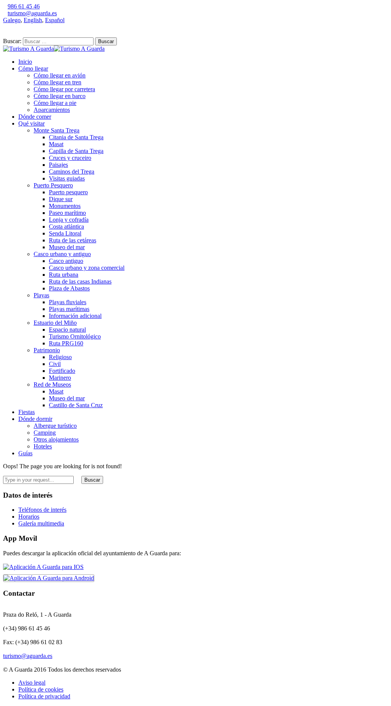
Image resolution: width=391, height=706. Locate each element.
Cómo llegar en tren (57, 82)
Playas (41, 295)
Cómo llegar (33, 68)
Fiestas (26, 412)
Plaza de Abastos (69, 288)
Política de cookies (40, 689)
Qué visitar (31, 123)
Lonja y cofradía (69, 219)
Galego (12, 20)
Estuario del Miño (55, 322)
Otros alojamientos (56, 439)
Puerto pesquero (68, 192)
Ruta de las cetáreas (72, 240)
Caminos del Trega (71, 171)
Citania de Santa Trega (76, 137)
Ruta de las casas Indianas (80, 281)
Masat (56, 144)
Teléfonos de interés (42, 509)
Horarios (28, 516)
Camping (45, 432)
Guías (25, 453)
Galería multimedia (41, 523)
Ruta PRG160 (66, 343)
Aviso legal (31, 682)
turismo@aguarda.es (32, 13)
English (33, 20)
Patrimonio (47, 350)
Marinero (60, 377)
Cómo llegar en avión (60, 75)
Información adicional (75, 316)
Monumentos (65, 206)
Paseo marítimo (67, 213)
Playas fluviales (67, 302)
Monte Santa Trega (56, 130)
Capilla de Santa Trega (76, 151)
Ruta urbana (63, 274)
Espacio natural (67, 329)
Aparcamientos (52, 109)
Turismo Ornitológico (75, 336)
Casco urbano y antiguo (62, 254)
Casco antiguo (66, 261)
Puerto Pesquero (53, 185)
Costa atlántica (66, 226)
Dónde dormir (35, 419)
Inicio (25, 61)
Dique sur (61, 199)
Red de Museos (52, 384)
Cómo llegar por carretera (64, 89)
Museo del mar (67, 247)
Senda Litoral (65, 233)
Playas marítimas (69, 309)
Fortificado (62, 371)
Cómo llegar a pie (55, 103)
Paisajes (58, 164)
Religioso (60, 357)
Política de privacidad (44, 696)
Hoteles (43, 446)
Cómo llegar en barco (60, 96)
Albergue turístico (55, 425)
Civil (55, 364)
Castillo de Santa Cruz (76, 405)
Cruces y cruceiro (70, 158)
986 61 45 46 (24, 6)
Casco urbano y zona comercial (86, 267)
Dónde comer (34, 116)
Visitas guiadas (67, 178)
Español (55, 20)
